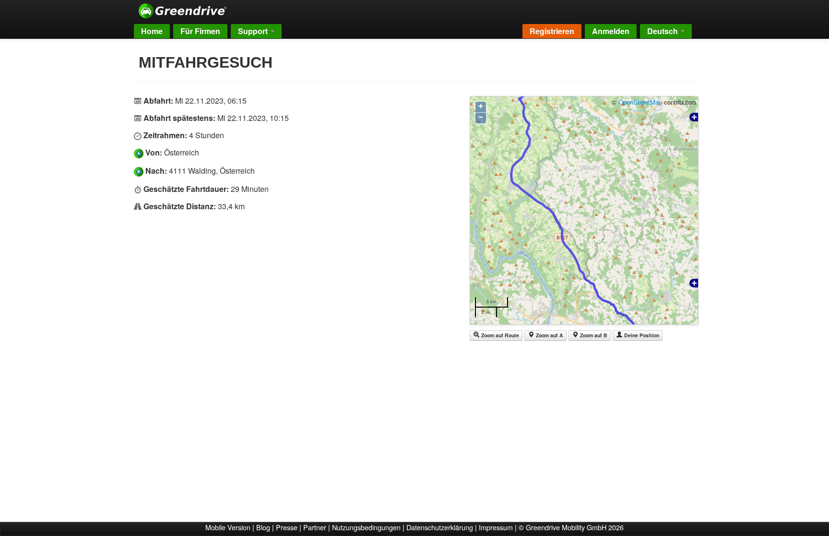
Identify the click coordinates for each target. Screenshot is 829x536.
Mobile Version (227, 527)
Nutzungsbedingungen (366, 527)
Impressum (496, 527)
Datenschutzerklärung (439, 527)
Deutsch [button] (663, 30)
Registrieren (552, 30)
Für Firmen (200, 30)
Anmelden (610, 30)
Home (152, 30)
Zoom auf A (548, 335)
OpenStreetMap (640, 102)
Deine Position (641, 335)
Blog (263, 527)
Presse (286, 527)
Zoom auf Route (499, 335)
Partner (314, 527)
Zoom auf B (593, 335)
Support (254, 30)
